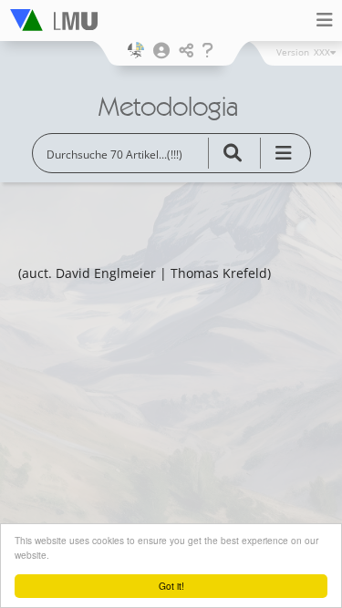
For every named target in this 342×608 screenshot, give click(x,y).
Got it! (171, 586)
